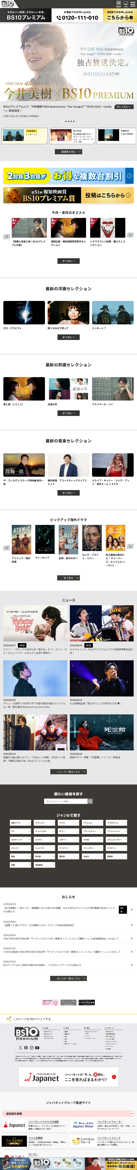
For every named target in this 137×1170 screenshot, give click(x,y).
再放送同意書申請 (110, 1037)
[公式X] (20, 1050)
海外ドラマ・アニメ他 (70, 1046)
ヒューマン (39, 848)
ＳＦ (13, 831)
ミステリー (111, 848)
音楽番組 (39, 865)
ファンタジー (88, 848)
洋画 (65, 1039)
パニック (15, 848)
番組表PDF (67, 1037)
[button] (4, 62)
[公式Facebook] (26, 1050)
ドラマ (62, 822)
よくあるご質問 (110, 1042)
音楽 (65, 1044)
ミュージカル (40, 831)
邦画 (65, 1042)
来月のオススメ (48, 1037)
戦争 (13, 856)
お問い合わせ (109, 1034)
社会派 (86, 856)
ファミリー (63, 848)
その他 (86, 839)
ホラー (62, 831)
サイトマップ (109, 1049)
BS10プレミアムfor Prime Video (49, 1040)
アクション (87, 822)
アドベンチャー (89, 831)
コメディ (38, 839)
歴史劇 (62, 856)
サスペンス (39, 822)
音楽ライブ (15, 822)
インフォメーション (90, 1041)
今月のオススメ (48, 1034)
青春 (13, 865)
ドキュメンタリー (114, 839)
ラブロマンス (112, 822)
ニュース (87, 1039)
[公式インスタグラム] (32, 1050)
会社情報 (108, 1051)
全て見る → (68, 261)
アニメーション (113, 831)
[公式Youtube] (37, 1050)
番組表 (66, 1034)
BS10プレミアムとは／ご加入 (91, 1035)
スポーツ (63, 839)
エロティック (16, 839)
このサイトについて (111, 1046)
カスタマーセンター (111, 1044)
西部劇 (110, 856)
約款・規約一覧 (110, 1039)
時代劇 (38, 856)
